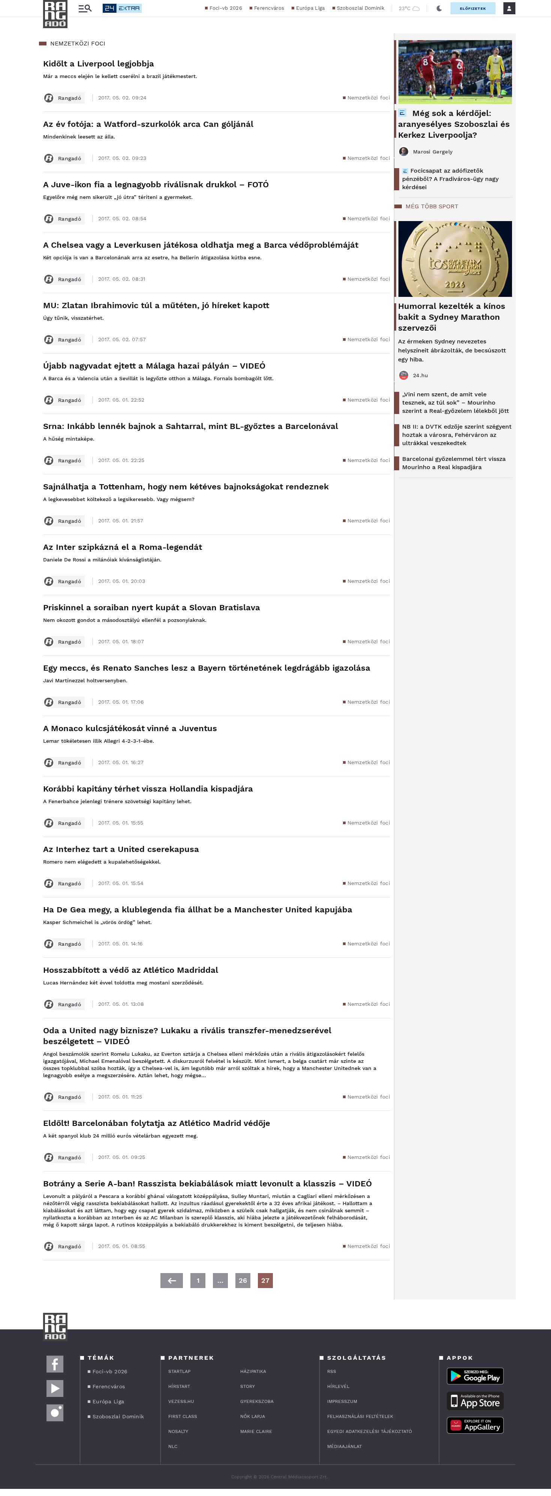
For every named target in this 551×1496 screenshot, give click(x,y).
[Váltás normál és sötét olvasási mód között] (439, 8)
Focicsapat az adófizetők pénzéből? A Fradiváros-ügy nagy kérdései (450, 179)
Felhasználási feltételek (360, 1416)
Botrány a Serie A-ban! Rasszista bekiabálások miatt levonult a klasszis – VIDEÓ (207, 1183)
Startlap (179, 1371)
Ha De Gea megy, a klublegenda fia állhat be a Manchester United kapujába (197, 909)
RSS (331, 1371)
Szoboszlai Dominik (360, 8)
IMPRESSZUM (342, 1401)
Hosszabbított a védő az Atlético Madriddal (130, 970)
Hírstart (179, 1386)
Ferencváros (269, 8)
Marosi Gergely (432, 152)
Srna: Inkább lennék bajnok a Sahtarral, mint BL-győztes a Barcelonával (190, 426)
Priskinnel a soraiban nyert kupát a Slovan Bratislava (151, 607)
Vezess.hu (181, 1401)
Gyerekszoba (257, 1401)
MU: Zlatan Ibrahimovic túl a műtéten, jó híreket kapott (156, 305)
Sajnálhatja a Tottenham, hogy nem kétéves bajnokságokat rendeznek (186, 486)
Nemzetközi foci (369, 98)
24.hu (420, 375)
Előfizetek (473, 8)
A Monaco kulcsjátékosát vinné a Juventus (130, 728)
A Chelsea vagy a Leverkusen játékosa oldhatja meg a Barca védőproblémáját (200, 245)
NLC (172, 1446)
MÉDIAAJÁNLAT (344, 1446)
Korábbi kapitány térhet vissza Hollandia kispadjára (148, 788)
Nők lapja (252, 1416)
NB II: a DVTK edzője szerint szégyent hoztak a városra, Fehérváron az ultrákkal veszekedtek (457, 435)
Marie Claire (256, 1431)
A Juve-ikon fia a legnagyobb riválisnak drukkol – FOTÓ (156, 184)
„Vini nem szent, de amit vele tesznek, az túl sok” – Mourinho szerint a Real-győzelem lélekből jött (455, 402)
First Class (182, 1416)
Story (247, 1386)
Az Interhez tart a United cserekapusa (121, 849)
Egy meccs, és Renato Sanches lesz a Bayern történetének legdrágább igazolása (206, 668)
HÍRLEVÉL (338, 1386)
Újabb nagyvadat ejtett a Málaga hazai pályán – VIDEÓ (154, 365)
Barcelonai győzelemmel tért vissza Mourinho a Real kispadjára (454, 463)
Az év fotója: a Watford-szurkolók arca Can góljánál (148, 124)
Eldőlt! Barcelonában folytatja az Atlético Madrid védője (156, 1123)
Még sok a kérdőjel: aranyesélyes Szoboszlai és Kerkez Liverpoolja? (454, 124)
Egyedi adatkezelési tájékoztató (369, 1431)
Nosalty (178, 1431)
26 (243, 1280)
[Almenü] (85, 8)
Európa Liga (310, 8)
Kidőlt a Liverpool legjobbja (98, 63)
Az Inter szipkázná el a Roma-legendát (122, 547)
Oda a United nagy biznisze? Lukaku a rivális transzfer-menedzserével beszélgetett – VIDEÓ (187, 1036)
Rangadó (69, 98)
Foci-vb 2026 (226, 8)
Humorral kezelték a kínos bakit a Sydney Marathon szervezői (451, 317)
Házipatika (253, 1371)
